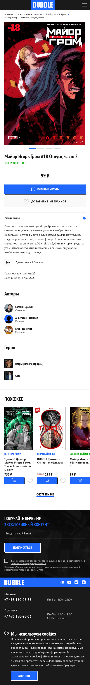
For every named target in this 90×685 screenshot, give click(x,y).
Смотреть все (45, 494)
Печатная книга (12, 453)
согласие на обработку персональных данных (41, 560)
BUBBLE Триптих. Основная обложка (50, 460)
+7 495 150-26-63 (17, 616)
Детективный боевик (29, 262)
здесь (43, 661)
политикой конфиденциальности (28, 563)
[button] (32, 148)
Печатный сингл (46, 453)
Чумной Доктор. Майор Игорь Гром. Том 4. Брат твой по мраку (17, 464)
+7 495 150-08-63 (17, 599)
